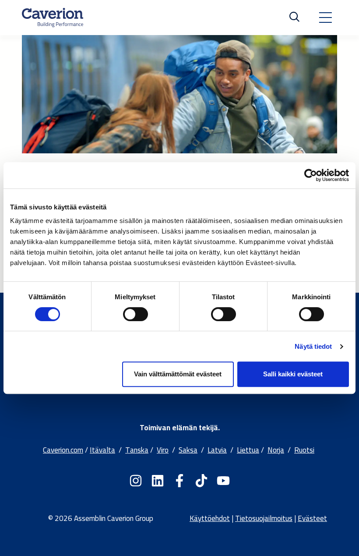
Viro (163, 450)
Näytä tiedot (313, 346)
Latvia (217, 450)
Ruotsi (304, 450)
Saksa (188, 450)
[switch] (135, 314)
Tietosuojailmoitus (263, 518)
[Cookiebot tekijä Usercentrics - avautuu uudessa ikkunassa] (310, 175)
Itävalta (102, 450)
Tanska (136, 450)
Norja (275, 450)
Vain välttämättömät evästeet (178, 374)
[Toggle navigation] (325, 18)
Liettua (248, 450)
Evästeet (312, 518)
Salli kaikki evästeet (293, 374)
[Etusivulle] (52, 18)
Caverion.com (63, 450)
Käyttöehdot (210, 518)
